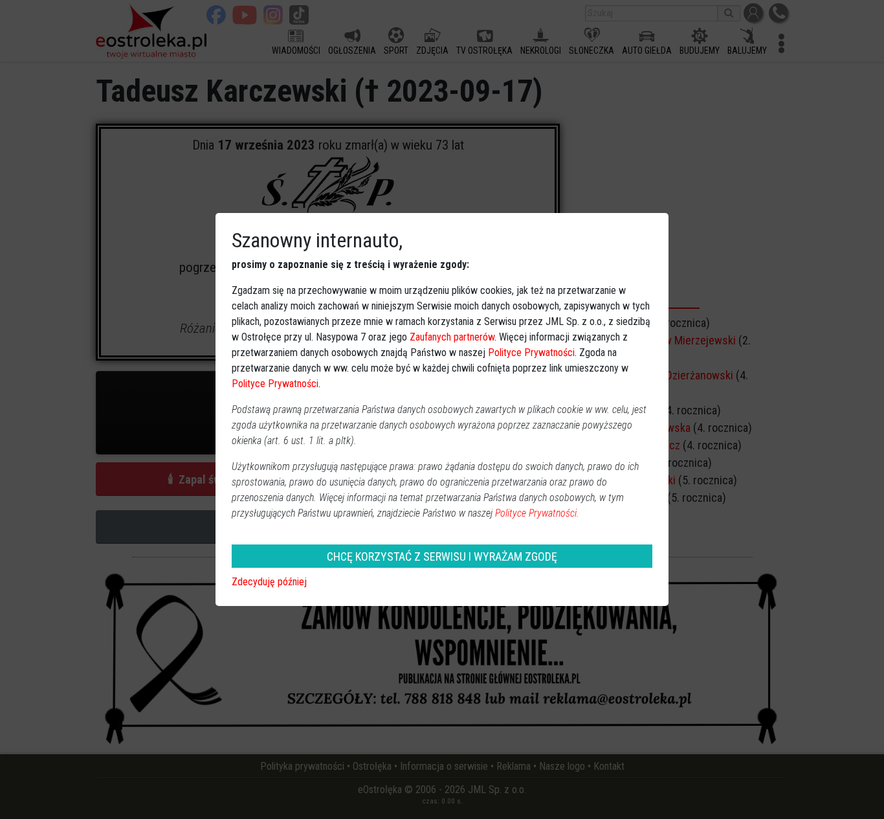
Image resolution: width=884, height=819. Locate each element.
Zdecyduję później (269, 582)
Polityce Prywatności (531, 352)
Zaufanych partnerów (452, 337)
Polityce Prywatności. (537, 513)
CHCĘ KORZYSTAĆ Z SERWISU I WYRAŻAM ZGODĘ (442, 556)
